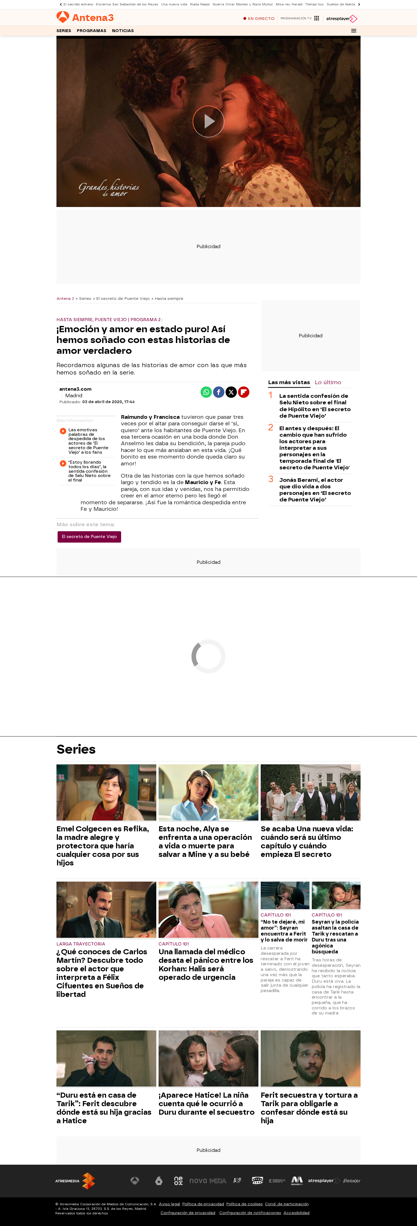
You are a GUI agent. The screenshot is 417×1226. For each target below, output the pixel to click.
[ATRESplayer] (342, 18)
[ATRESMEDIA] (75, 1181)
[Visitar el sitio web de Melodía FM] (297, 1181)
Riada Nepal (200, 4)
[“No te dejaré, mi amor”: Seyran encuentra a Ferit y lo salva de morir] (285, 896)
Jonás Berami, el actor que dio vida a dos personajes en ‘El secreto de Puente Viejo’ (315, 489)
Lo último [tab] (328, 382)
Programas (91, 30)
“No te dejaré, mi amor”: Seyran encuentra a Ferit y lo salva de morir (284, 931)
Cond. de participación (287, 1204)
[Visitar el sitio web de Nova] (198, 1181)
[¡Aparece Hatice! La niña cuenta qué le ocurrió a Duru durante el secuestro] (208, 1059)
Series (63, 30)
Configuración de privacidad (188, 1213)
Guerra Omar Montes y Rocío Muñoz (242, 4)
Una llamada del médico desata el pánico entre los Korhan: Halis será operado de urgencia (206, 964)
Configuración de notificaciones (250, 1213)
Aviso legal (169, 1204)
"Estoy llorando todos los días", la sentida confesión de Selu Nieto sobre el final (89, 471)
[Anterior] (59, 4)
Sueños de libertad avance (348, 4)
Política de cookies (244, 1204)
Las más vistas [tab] (289, 382)
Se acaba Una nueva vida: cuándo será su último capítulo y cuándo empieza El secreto (307, 842)
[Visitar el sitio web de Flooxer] (351, 1181)
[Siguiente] (358, 4)
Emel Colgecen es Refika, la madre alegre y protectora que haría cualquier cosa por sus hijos (102, 846)
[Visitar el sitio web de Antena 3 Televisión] (139, 1181)
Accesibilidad (296, 1213)
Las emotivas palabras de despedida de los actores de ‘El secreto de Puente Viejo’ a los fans (88, 441)
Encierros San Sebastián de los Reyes (127, 4)
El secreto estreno (78, 4)
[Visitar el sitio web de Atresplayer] (324, 1181)
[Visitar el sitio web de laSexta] (158, 1181)
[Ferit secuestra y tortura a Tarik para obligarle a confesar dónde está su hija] (311, 1059)
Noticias (123, 30)
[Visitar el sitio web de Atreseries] (237, 1181)
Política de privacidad (203, 1204)
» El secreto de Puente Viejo (121, 298)
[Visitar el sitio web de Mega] (218, 1181)
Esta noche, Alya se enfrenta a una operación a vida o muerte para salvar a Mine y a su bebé (205, 842)
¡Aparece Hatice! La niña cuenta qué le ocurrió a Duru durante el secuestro (206, 1103)
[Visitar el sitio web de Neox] (178, 1181)
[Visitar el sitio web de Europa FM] (277, 1181)
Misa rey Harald (289, 4)
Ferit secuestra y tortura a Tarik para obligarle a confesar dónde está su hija (309, 1108)
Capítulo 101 (174, 944)
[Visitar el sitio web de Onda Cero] (257, 1181)
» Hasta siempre (167, 298)
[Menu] (354, 30)
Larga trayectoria (80, 944)
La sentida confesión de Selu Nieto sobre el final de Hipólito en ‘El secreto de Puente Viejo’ (315, 406)
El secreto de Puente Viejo (89, 536)
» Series (83, 298)
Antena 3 (65, 298)
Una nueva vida (174, 4)
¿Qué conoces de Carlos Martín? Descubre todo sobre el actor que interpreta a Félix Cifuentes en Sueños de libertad (101, 973)
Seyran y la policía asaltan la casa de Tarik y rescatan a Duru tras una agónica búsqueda (335, 937)
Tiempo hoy (314, 4)
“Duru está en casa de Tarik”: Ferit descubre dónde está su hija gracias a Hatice (103, 1108)
